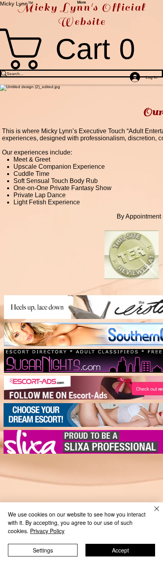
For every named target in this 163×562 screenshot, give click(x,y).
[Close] (151, 513)
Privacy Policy (47, 531)
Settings (43, 550)
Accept (120, 550)
